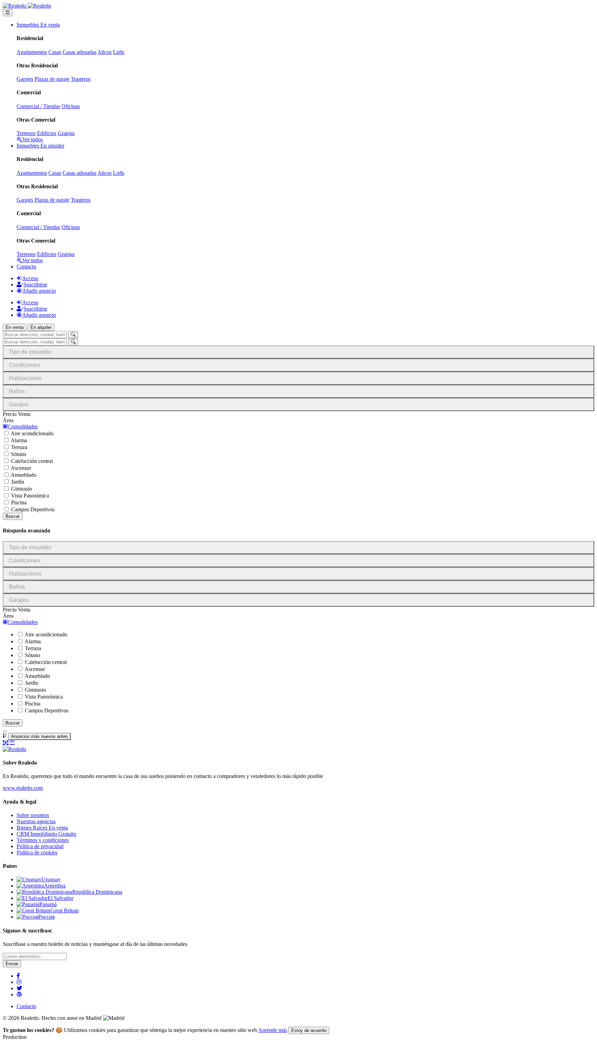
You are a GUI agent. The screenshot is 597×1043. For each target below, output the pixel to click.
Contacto (26, 266)
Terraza (19, 447)
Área (8, 420)
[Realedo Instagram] (19, 982)
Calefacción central (32, 461)
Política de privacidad (40, 846)
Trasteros (81, 79)
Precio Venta (16, 414)
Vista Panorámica (30, 496)
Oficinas (70, 106)
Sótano (18, 454)
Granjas (66, 133)
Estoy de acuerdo (308, 1030)
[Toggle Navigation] (7, 12)
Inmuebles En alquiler (40, 146)
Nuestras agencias (36, 821)
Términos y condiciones (43, 840)
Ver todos (32, 139)
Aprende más (272, 1030)
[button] (20, 426)
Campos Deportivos (33, 509)
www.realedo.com (23, 788)
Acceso (30, 278)
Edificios (46, 133)
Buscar (13, 516)
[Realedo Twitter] (19, 988)
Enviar (12, 963)
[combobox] (39, 736)
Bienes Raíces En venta (42, 828)
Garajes (25, 79)
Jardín (17, 482)
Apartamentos (32, 52)
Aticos (104, 52)
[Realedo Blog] (19, 994)
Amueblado (23, 475)
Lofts (118, 52)
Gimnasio (21, 489)
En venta (14, 327)
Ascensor (21, 468)
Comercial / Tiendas (38, 106)
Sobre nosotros (33, 815)
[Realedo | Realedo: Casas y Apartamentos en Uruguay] (27, 6)
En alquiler (40, 327)
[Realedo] (14, 749)
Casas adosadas (79, 52)
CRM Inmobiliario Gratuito (46, 834)
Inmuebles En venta (38, 25)
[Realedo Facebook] (18, 976)
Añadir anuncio (39, 291)
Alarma (19, 440)
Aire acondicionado (32, 433)
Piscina (19, 502)
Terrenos (26, 133)
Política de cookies (37, 852)
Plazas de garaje (52, 79)
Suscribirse (35, 284)
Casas (54, 52)
